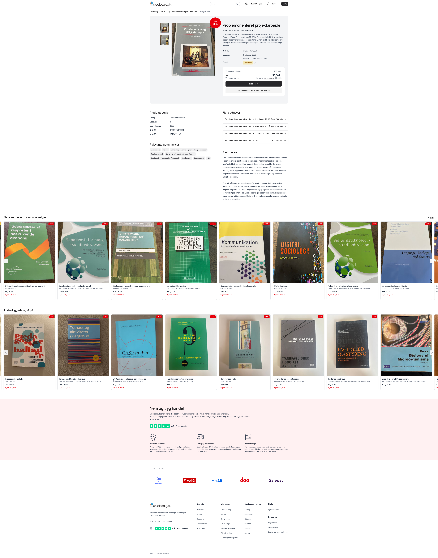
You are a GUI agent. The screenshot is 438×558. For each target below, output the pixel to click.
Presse (223, 514)
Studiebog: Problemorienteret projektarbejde (179, 12)
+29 (208, 158)
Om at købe (225, 519)
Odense (248, 519)
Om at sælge (225, 524)
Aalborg (247, 528)
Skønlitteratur (273, 527)
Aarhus (247, 533)
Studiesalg (154, 12)
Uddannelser (202, 524)
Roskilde (248, 524)
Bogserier (201, 519)
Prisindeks (201, 528)
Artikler (199, 514)
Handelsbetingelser (228, 528)
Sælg (285, 4)
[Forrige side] (6, 261)
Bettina (229, 75)
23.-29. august (269, 78)
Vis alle (431, 218)
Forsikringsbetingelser (229, 538)
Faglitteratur (272, 523)
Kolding (247, 510)
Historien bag (226, 510)
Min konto (201, 510)
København (249, 514)
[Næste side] (432, 261)
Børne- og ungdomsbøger (278, 532)
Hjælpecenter (273, 510)
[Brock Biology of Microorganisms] (352, 345)
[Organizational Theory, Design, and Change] (406, 252)
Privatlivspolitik (226, 533)
